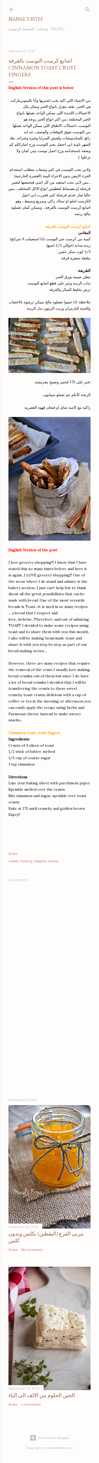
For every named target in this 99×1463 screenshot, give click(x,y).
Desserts (40, 861)
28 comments (32, 1250)
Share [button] (12, 854)
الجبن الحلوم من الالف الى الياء (41, 1395)
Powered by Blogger (53, 1438)
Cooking (26, 861)
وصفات (42, 28)
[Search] (87, 8)
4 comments (31, 1404)
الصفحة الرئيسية (21, 28)
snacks (53, 861)
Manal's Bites (25, 19)
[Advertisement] (49, 1052)
